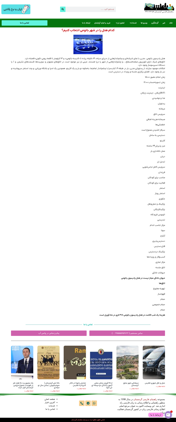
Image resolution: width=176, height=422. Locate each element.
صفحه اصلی (50, 399)
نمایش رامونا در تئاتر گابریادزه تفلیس (77, 384)
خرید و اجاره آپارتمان (102, 23)
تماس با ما (50, 409)
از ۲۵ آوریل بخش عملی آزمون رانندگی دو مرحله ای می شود (101, 385)
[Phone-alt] (82, 403)
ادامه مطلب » (160, 386)
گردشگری (154, 23)
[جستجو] (62, 9)
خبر (164, 23)
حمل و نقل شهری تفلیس (155, 383)
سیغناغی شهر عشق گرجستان (131, 384)
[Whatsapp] (94, 403)
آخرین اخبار (50, 402)
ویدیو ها (144, 23)
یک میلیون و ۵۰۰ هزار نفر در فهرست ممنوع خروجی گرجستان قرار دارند (23, 385)
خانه (171, 23)
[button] (132, 23)
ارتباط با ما (86, 23)
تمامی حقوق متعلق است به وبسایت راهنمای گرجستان (88, 420)
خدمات (134, 23)
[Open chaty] (168, 415)
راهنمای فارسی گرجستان (145, 399)
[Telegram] (88, 403)
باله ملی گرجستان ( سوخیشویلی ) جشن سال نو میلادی (49, 385)
